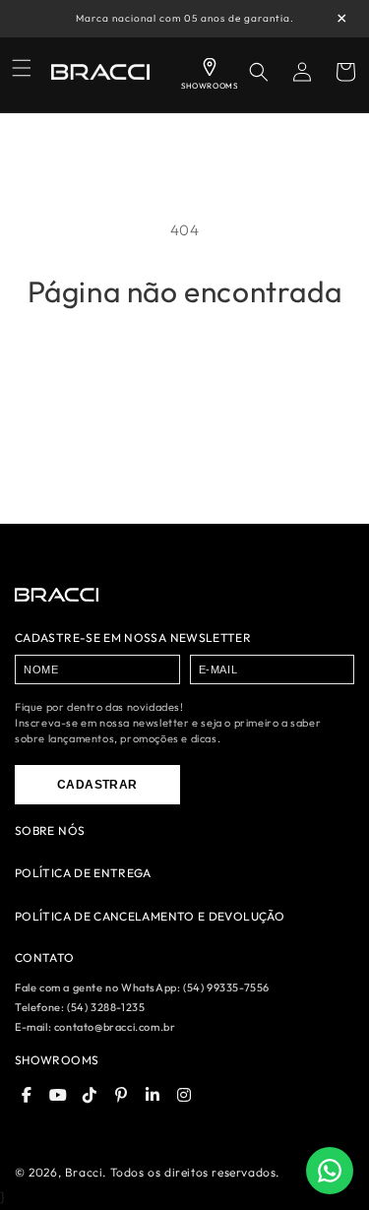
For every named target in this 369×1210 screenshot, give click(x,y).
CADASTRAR (97, 785)
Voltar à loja (185, 363)
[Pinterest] (121, 1095)
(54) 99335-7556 (226, 987)
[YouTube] (58, 1095)
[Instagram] (184, 1095)
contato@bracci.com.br (115, 1027)
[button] (258, 72)
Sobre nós (50, 831)
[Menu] (21, 68)
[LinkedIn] (152, 1095)
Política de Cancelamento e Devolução (149, 916)
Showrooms (56, 1059)
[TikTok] (89, 1095)
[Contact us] (329, 1170)
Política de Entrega (83, 873)
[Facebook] (26, 1095)
